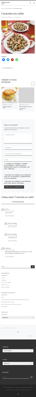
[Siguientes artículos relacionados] (33, 83)
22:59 (15, 225)
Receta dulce (5, 284)
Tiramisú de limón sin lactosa (8, 302)
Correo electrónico (13, 153)
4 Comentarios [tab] (18, 201)
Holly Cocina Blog (12, 223)
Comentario (10, 135)
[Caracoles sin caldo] (18, 37)
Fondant (4, 280)
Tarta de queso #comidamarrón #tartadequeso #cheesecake (15, 299)
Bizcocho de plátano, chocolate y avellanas (11, 304)
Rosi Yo (7, 209)
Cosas (3, 278)
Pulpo (2, 297)
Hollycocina (11, 387)
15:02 (13, 250)
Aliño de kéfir (4, 306)
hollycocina (8, 248)
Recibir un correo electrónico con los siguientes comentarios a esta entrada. (17, 176)
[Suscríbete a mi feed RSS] (18, 394)
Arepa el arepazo (7, 106)
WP (13, 390)
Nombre (8, 147)
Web (6, 159)
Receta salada (5, 287)
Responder (9, 215)
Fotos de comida (8, 8)
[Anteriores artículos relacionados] (29, 83)
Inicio (2, 8)
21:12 (13, 211)
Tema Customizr (26, 390)
